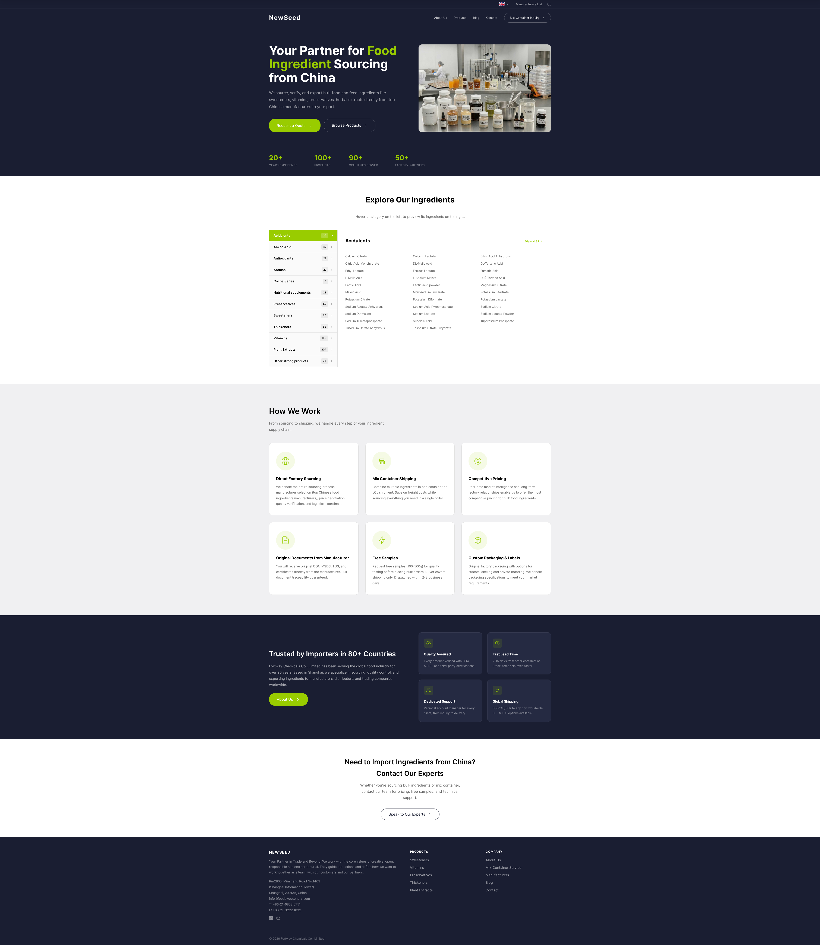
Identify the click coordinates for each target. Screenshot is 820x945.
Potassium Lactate (493, 299)
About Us (440, 17)
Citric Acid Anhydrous (495, 256)
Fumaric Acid (489, 271)
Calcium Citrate (356, 256)
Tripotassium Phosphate (497, 321)
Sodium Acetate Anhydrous (364, 306)
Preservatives (421, 875)
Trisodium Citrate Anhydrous (365, 328)
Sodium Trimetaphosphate (363, 321)
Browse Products (346, 125)
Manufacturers (497, 875)
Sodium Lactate (424, 313)
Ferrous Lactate (424, 271)
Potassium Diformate (427, 299)
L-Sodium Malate (424, 278)
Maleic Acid (353, 292)
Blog (476, 17)
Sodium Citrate (490, 306)
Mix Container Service (503, 867)
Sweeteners (419, 860)
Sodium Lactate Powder (497, 313)
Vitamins (417, 867)
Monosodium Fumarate (429, 292)
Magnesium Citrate (493, 285)
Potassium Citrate (357, 299)
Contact (491, 17)
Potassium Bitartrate (494, 292)
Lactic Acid (353, 285)
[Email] (278, 919)
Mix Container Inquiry (525, 17)
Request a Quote (291, 125)
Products (460, 17)
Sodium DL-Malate (358, 313)
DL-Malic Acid (422, 263)
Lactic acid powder (426, 285)
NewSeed (285, 17)
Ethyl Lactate (354, 271)
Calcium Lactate (424, 256)
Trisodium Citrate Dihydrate (432, 328)
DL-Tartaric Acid (491, 263)
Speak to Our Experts (407, 814)
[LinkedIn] (271, 919)
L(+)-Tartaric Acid (492, 278)
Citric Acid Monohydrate (362, 263)
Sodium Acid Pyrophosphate (433, 306)
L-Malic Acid (353, 278)
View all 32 (532, 241)
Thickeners (419, 882)
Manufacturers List (529, 4)
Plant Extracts (421, 890)
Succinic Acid (422, 321)
